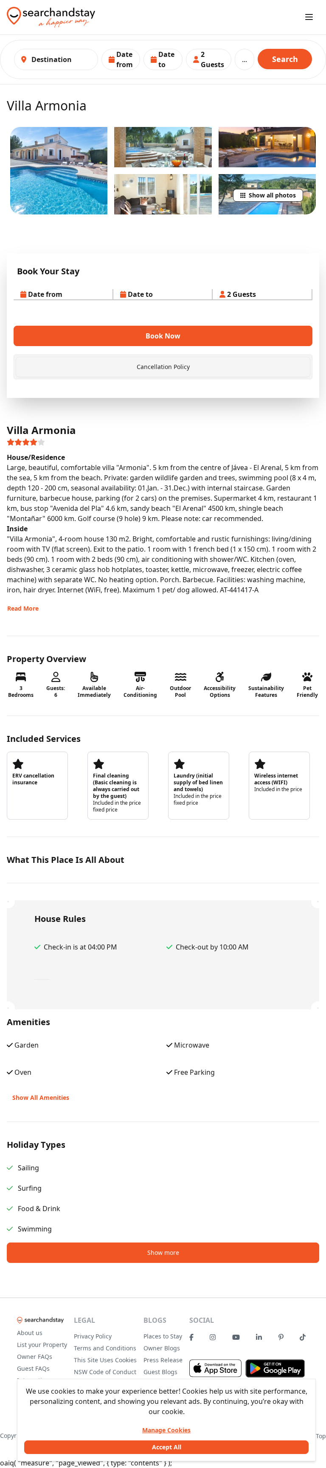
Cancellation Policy (163, 367)
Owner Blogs (161, 1348)
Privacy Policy (93, 1336)
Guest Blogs (160, 1372)
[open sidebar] (309, 17)
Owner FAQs (34, 1356)
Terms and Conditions (105, 1348)
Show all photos (272, 195)
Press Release (163, 1360)
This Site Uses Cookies (105, 1360)
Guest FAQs (33, 1368)
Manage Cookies (166, 1430)
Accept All (166, 1447)
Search (285, 59)
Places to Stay (162, 1336)
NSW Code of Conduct (105, 1372)
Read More (23, 608)
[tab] (163, 367)
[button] (121, 59)
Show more (163, 1252)
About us (29, 1333)
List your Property (42, 1345)
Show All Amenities (40, 1097)
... (244, 59)
